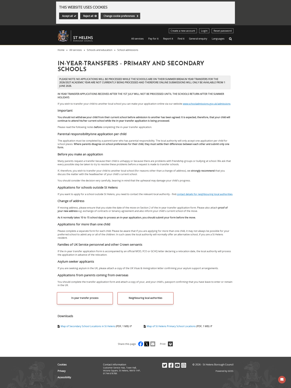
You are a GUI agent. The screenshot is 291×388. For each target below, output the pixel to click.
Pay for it (153, 38)
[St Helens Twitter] (164, 366)
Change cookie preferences (119, 16)
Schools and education (99, 50)
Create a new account (183, 30)
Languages (218, 38)
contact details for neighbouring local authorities (204, 194)
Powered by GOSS (224, 371)
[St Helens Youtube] (177, 366)
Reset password (223, 30)
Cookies (62, 364)
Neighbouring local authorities (145, 298)
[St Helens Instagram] (183, 366)
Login (204, 30)
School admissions (127, 50)
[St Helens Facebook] (171, 366)
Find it (181, 38)
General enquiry (198, 38)
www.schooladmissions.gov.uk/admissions (207, 103)
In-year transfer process (85, 298)
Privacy (62, 371)
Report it (168, 38)
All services (137, 38)
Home (61, 50)
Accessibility (64, 377)
